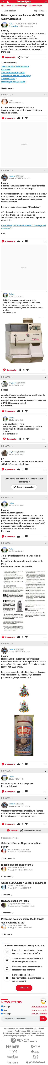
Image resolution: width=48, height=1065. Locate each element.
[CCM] (35, 1046)
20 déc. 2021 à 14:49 (16, 779)
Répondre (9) (10, 57)
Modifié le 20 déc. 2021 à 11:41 (19, 652)
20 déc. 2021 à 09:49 (16, 551)
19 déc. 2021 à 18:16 (16, 385)
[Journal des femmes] (12, 1046)
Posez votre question (25, 487)
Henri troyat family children (13, 82)
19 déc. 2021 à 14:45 (16, 454)
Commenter (10, 118)
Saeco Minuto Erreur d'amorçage (15, 75)
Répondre (14, 831)
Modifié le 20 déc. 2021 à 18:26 (19, 806)
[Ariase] (12, 1062)
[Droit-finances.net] (35, 1052)
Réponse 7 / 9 (7, 644)
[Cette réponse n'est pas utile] (26, 118)
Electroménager (35, 6)
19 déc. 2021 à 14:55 (16, 505)
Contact (10, 1031)
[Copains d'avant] (12, 1057)
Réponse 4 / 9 (7, 446)
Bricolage (7, 1014)
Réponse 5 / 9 (7, 497)
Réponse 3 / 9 (7, 377)
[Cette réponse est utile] (18, 118)
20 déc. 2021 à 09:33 (16, 420)
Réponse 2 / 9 (7, 171)
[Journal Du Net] (12, 1051)
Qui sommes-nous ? (11, 1029)
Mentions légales (10, 1036)
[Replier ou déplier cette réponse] (45, 95)
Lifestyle (6, 1006)
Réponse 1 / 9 (7, 95)
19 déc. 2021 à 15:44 (16, 103)
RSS (28, 1031)
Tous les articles (20, 1031)
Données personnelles (11, 1033)
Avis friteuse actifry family (13, 72)
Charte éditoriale (30, 1029)
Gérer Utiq (40, 1033)
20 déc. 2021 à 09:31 (16, 296)
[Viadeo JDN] (35, 1057)
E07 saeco (5, 69)
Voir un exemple (39, 1006)
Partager (24, 57)
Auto (5, 1010)
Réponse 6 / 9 (7, 543)
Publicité (41, 1029)
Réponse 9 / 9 (7, 798)
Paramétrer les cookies (28, 1033)
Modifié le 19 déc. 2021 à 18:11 (19, 179)
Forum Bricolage (20, 6)
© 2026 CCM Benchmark (36, 1036)
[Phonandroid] (35, 1062)
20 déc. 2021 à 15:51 (26, 26)
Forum (8, 6)
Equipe (21, 1029)
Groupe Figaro (21, 1036)
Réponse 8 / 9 (7, 771)
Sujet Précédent (10, 11)
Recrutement (36, 1031)
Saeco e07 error (8, 78)
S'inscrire (24, 988)
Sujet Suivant (39, 11)
